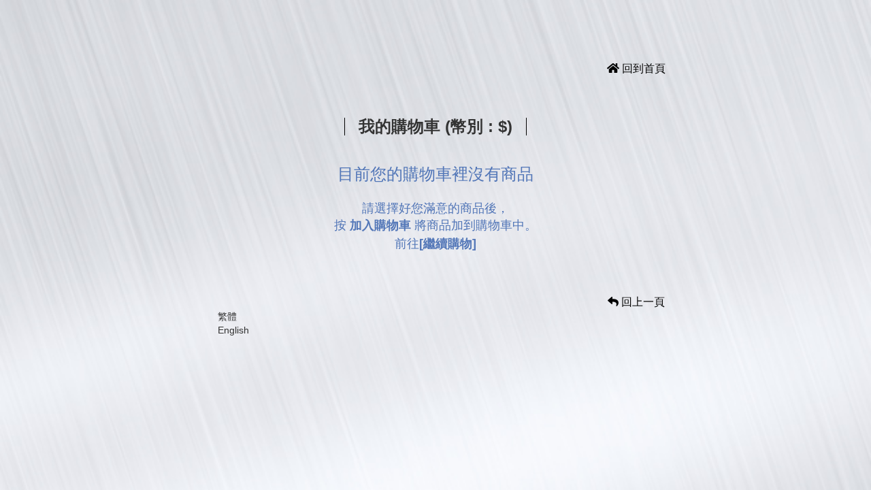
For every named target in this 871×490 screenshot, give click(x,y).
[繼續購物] (447, 243)
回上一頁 (642, 302)
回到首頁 (642, 68)
